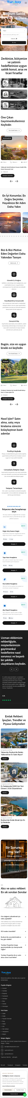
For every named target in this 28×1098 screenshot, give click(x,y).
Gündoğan (5, 1006)
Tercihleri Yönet (20, 1089)
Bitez (3, 1001)
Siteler (4, 1024)
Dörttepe (4, 998)
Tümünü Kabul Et (14, 1093)
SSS (3, 1026)
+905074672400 (8, 1050)
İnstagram (17, 1065)
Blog (3, 1021)
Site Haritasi (5, 1029)
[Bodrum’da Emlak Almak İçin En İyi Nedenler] (14, 806)
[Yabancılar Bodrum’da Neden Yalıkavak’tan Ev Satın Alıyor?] (14, 738)
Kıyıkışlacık (5, 996)
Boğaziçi (4, 993)
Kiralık (3, 1016)
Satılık (3, 1013)
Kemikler (4, 991)
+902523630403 (8, 1053)
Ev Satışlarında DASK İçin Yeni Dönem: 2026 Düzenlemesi (12, 787)
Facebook (10, 1065)
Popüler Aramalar (6, 1018)
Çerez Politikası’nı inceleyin (8, 1086)
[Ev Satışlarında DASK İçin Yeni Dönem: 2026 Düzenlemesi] (14, 772)
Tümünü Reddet (8, 1089)
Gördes (4, 1003)
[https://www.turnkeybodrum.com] (14, 3)
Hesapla (13, 544)
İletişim (4, 1034)
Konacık (4, 988)
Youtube (25, 1065)
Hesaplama (5, 1031)
